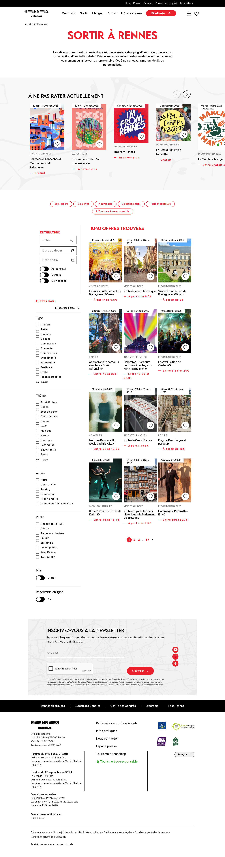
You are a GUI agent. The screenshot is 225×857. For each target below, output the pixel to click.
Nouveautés (105, 203)
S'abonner (138, 670)
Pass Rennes (176, 705)
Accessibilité (186, 3)
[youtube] (175, 650)
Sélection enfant (131, 203)
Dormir (112, 13)
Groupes (147, 3)
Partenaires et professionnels (116, 723)
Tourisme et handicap (111, 754)
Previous (177, 94)
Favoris (197, 14)
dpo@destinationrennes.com (58, 685)
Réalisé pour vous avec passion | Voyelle (52, 844)
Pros (128, 3)
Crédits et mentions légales (118, 832)
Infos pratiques (131, 13)
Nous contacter (107, 738)
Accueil (27, 24)
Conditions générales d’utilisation (48, 836)
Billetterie (158, 13)
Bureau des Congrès (87, 705)
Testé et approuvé (160, 203)
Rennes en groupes (53, 705)
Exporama (152, 705)
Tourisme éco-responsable (113, 211)
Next (187, 94)
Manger (97, 13)
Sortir (84, 13)
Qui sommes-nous (40, 832)
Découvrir (68, 13)
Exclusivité (83, 203)
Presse (136, 3)
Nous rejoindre (60, 832)
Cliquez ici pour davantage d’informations (147, 685)
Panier (189, 14)
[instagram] (175, 656)
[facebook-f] (175, 663)
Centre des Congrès (123, 705)
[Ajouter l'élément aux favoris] (57, 144)
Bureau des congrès (166, 3)
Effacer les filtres (65, 307)
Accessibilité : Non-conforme (86, 832)
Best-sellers (61, 203)
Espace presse (106, 746)
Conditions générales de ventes (151, 832)
